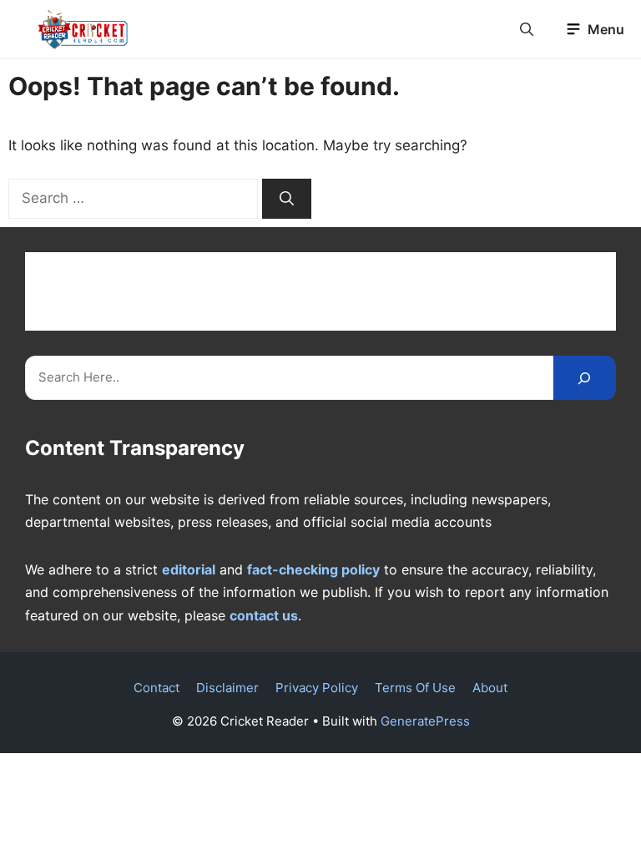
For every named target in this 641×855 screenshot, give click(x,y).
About (489, 688)
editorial (188, 569)
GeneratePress (425, 721)
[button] (526, 29)
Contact (156, 688)
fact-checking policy (313, 569)
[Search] (286, 199)
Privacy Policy (316, 688)
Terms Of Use (415, 688)
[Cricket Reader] (83, 29)
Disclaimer (227, 688)
